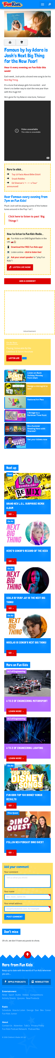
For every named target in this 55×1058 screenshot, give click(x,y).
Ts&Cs (27, 1025)
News (4, 994)
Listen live (14, 358)
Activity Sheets (9, 998)
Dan (37, 1010)
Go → (11, 514)
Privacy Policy (37, 1025)
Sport (11, 994)
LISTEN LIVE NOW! (22, 267)
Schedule (6, 1010)
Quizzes (21, 998)
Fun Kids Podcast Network (14, 1029)
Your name (9, 891)
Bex (42, 1010)
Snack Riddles (18, 178)
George (30, 1010)
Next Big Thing (11, 80)
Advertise (18, 1025)
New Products (32, 998)
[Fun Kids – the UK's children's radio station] (13, 4)
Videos (25, 994)
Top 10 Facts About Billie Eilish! (26, 174)
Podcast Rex (34, 1029)
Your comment (11, 872)
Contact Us (7, 1025)
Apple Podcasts (17, 981)
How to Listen (18, 1010)
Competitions (36, 994)
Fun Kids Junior (9, 1013)
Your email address (13, 903)
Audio (18, 994)
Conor (48, 1010)
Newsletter (42, 981)
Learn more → (16, 711)
